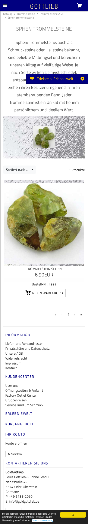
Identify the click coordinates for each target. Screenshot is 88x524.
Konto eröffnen (16, 443)
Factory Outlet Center (21, 395)
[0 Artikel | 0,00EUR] (79, 5)
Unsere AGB (14, 353)
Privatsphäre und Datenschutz (27, 348)
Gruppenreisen (16, 400)
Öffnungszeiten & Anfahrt (24, 390)
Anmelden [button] (16, 454)
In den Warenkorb (47, 293)
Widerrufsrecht (16, 358)
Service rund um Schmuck (24, 405)
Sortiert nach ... (18, 169)
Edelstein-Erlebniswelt (53, 79)
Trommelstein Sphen (44, 268)
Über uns (11, 385)
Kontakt (11, 367)
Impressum (13, 363)
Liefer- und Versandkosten (24, 343)
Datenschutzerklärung (42, 520)
